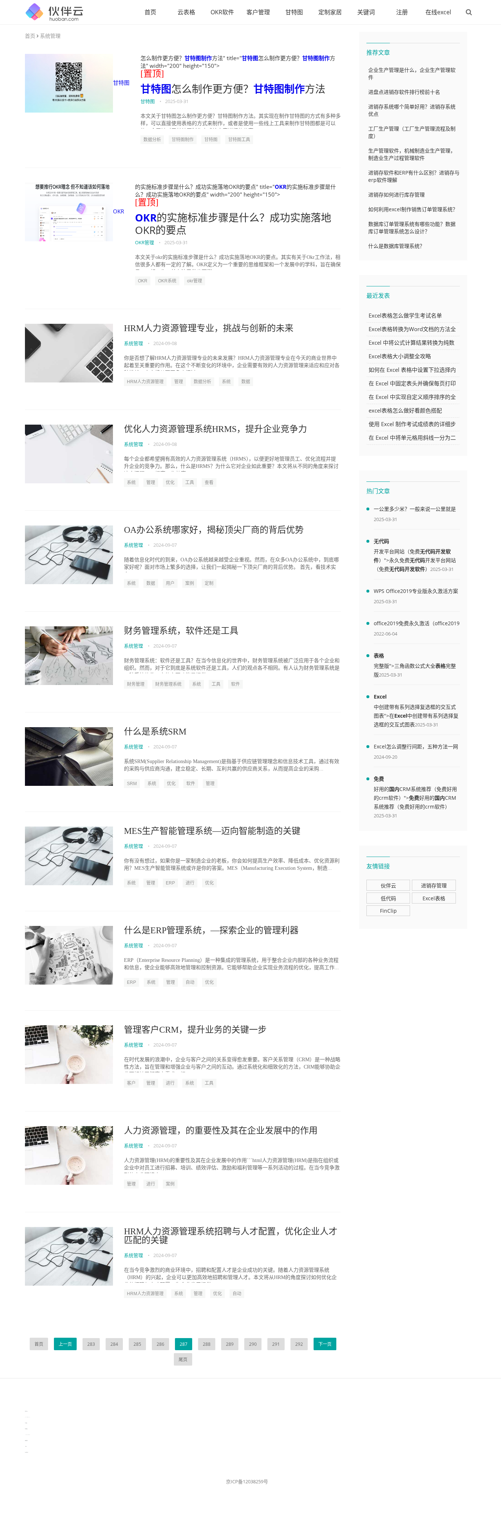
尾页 (183, 1359)
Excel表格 (434, 898)
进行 (190, 883)
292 (299, 1344)
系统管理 (50, 35)
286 (160, 1344)
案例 (189, 583)
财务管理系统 (168, 684)
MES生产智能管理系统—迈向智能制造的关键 (212, 831)
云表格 (186, 12)
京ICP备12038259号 (247, 1481)
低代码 (388, 898)
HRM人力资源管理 (145, 381)
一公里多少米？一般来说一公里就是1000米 (415, 510)
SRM (132, 783)
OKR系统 (167, 280)
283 (91, 1344)
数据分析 (152, 139)
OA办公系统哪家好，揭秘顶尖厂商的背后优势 (214, 529)
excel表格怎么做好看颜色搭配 (405, 410)
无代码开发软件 (407, 568)
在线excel (438, 12)
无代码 (381, 541)
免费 (379, 778)
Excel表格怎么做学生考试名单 (405, 315)
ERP (170, 883)
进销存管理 (434, 885)
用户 (170, 583)
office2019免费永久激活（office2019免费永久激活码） (417, 624)
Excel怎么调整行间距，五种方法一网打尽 (416, 747)
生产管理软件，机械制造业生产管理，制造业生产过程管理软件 (412, 154)
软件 (235, 684)
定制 (209, 583)
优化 (170, 482)
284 (114, 1344)
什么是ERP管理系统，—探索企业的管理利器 (211, 930)
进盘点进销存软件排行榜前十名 (404, 91)
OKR (118, 211)
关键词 (366, 12)
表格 (379, 655)
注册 (402, 12)
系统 (226, 381)
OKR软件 (222, 12)
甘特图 (294, 12)
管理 (178, 381)
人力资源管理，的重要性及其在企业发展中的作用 (221, 1130)
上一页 (65, 1344)
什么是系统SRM (155, 731)
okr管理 (194, 280)
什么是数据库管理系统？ (396, 245)
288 (207, 1344)
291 (276, 1344)
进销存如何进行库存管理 (396, 194)
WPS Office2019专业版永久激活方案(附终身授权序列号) (416, 592)
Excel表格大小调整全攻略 (400, 356)
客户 (131, 1083)
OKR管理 (144, 242)
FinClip (388, 910)
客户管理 (258, 12)
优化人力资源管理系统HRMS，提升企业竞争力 (215, 429)
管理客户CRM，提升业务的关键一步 (195, 1029)
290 (253, 1344)
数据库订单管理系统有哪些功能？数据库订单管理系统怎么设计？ (412, 227)
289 (230, 1344)
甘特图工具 (239, 139)
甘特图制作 (198, 58)
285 (137, 1344)
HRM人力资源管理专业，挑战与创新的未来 (208, 328)
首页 (150, 12)
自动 (190, 982)
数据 (245, 381)
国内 (394, 788)
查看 (209, 482)
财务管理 (136, 684)
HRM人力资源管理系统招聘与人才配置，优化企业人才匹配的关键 (230, 1236)
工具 (189, 482)
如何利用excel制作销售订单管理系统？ (413, 209)
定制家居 (330, 12)
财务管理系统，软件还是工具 (181, 630)
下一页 (325, 1344)
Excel (380, 696)
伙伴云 (388, 885)
